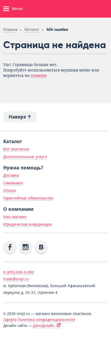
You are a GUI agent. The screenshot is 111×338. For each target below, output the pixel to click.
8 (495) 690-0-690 (18, 272)
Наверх (18, 117)
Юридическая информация (27, 224)
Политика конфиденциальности (46, 319)
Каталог (32, 29)
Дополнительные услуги (25, 157)
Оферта (9, 319)
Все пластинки (16, 149)
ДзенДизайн (44, 325)
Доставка (11, 175)
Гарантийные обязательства (28, 198)
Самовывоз (13, 183)
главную (39, 75)
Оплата (9, 190)
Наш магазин (15, 217)
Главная (10, 29)
